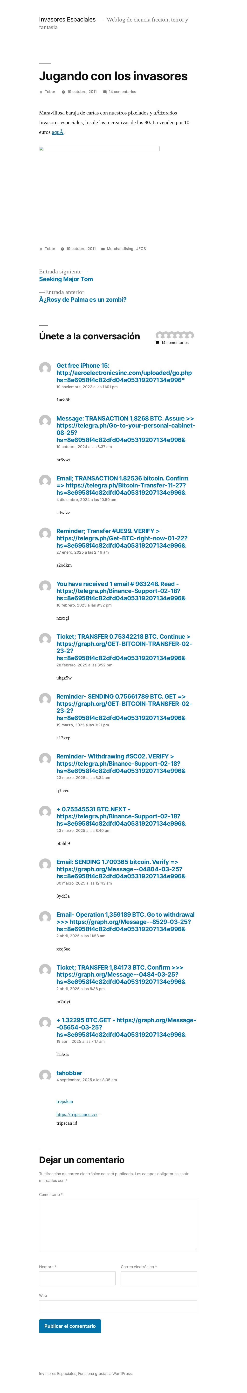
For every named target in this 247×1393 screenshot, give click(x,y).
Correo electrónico (139, 1266)
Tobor (50, 91)
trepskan (64, 1101)
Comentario (51, 1194)
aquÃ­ (57, 132)
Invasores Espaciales (67, 19)
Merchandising (120, 248)
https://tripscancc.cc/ (76, 1114)
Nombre (47, 1266)
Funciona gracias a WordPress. (105, 1373)
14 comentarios (122, 91)
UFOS (141, 248)
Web (43, 1295)
